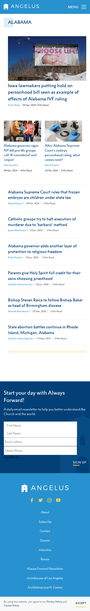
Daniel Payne (52, 165)
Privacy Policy (54, 601)
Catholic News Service (20, 284)
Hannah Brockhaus (18, 311)
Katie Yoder (14, 105)
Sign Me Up (11, 457)
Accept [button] (81, 603)
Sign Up (79, 462)
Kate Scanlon (11, 165)
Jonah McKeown (17, 230)
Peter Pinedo (15, 257)
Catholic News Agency (20, 338)
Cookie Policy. (12, 605)
